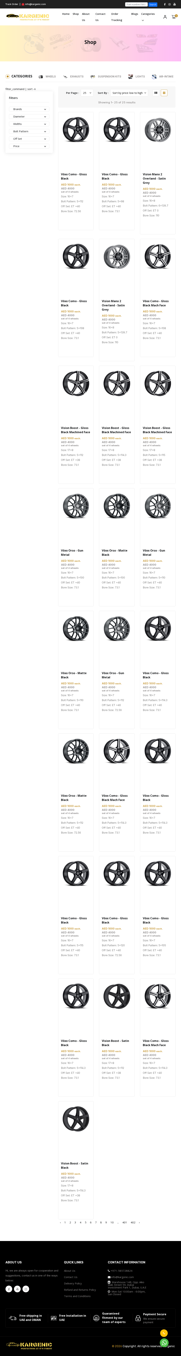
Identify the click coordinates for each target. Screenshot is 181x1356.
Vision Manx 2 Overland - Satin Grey (154, 178)
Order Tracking (116, 17)
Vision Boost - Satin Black (115, 1043)
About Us (86, 17)
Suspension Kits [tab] (109, 76)
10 (112, 1222)
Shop (76, 14)
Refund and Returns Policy (80, 1289)
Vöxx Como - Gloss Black (74, 176)
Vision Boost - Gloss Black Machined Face (75, 430)
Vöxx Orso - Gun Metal (72, 553)
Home (65, 14)
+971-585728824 (121, 1270)
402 (133, 1222)
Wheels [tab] (50, 76)
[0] (174, 17)
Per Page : (72, 93)
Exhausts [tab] (76, 76)
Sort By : (103, 93)
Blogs (134, 14)
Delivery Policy (73, 1283)
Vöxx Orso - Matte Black (114, 553)
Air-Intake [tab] (166, 76)
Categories (148, 14)
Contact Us (100, 17)
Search (153, 4)
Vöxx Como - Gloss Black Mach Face (156, 303)
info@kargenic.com (35, 4)
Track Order (11, 4)
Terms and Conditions (77, 1296)
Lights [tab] (140, 76)
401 (124, 1222)
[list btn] (156, 93)
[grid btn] (164, 93)
